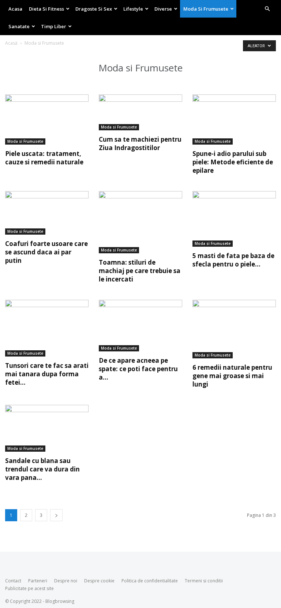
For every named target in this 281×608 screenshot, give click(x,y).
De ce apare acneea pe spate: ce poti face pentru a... (138, 368)
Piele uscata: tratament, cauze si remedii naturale (44, 157)
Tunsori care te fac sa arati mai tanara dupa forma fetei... (47, 374)
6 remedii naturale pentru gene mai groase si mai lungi (232, 375)
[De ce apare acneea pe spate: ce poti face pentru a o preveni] (140, 325)
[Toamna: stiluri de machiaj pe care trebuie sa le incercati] (140, 222)
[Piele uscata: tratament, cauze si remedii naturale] (47, 119)
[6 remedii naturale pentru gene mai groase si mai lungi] (234, 329)
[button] (267, 8)
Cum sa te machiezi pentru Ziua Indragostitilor (140, 143)
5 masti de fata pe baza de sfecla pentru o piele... (233, 259)
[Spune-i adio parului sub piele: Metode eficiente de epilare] (234, 119)
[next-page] (56, 515)
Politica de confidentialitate (149, 581)
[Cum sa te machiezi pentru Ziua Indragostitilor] (140, 112)
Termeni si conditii (204, 581)
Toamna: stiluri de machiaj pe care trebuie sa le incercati (139, 270)
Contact (13, 581)
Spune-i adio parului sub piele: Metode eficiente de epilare (232, 162)
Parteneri (37, 581)
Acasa (15, 8)
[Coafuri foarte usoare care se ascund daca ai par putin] (47, 213)
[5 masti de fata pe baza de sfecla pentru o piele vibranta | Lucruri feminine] (234, 219)
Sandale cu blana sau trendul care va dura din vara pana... (42, 469)
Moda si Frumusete (205, 8)
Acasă (11, 43)
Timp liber (53, 26)
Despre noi (65, 581)
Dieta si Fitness (46, 8)
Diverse (163, 8)
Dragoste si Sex (93, 8)
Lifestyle (133, 8)
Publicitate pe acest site (29, 588)
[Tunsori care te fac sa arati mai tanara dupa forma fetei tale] (47, 328)
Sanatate (19, 26)
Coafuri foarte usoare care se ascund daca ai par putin (46, 252)
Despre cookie (99, 581)
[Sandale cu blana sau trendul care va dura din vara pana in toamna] (47, 428)
